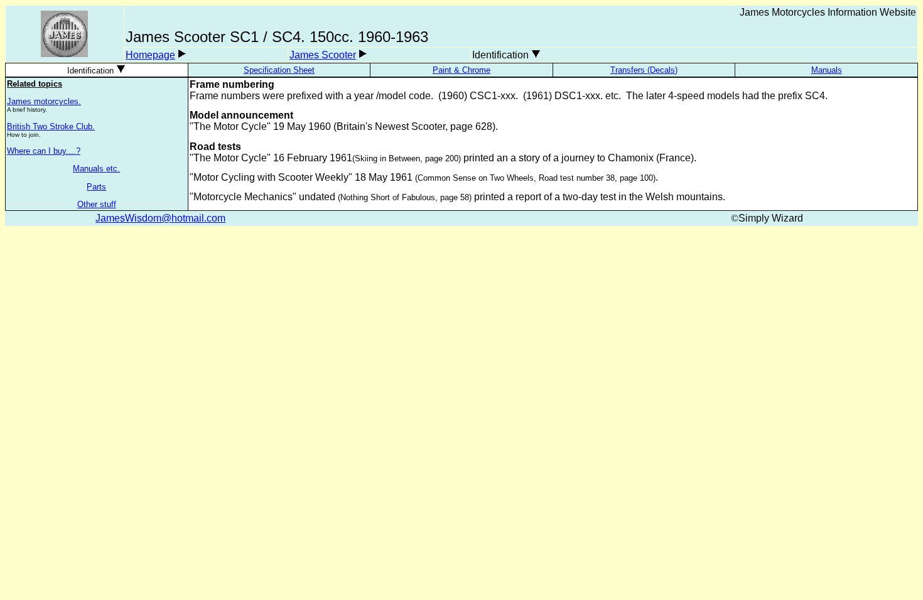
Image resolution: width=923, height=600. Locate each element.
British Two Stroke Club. (51, 126)
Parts (96, 186)
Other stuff (96, 204)
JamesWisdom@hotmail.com (160, 218)
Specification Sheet (279, 70)
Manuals (826, 70)
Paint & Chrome (461, 70)
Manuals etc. (96, 168)
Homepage (150, 55)
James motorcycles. (44, 101)
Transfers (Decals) (643, 70)
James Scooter (322, 55)
